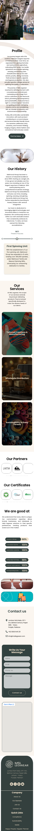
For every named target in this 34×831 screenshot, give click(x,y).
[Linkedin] (18, 784)
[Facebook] (11, 784)
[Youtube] (22, 784)
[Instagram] (15, 784)
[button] (27, 3)
